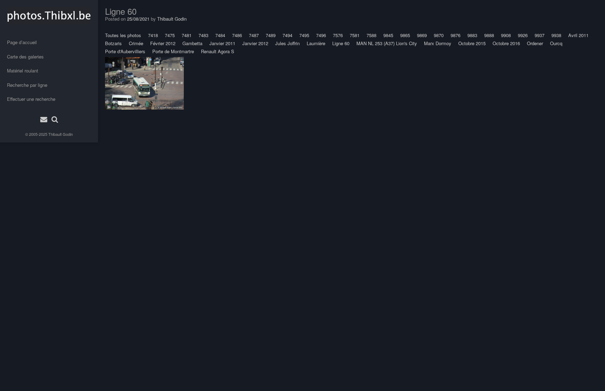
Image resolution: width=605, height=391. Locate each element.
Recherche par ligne (27, 85)
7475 (170, 35)
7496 (321, 35)
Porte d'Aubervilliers (125, 51)
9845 (388, 35)
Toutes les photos (123, 35)
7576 (338, 35)
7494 (287, 35)
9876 (455, 35)
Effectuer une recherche (31, 99)
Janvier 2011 (222, 43)
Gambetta (192, 43)
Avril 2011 (578, 35)
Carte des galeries (25, 56)
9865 (405, 35)
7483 (203, 35)
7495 (304, 35)
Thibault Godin (60, 134)
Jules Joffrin (287, 43)
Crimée (136, 43)
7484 (220, 35)
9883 (472, 35)
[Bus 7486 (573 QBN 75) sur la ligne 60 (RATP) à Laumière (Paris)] (144, 83)
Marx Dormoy (437, 43)
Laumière (316, 43)
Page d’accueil (22, 42)
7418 (153, 35)
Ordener (535, 43)
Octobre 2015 (472, 43)
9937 (539, 35)
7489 (271, 35)
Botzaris (113, 43)
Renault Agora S (217, 51)
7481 (187, 35)
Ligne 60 (340, 43)
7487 (254, 35)
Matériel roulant (22, 70)
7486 (237, 35)
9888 (489, 35)
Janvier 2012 (255, 43)
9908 (506, 35)
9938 (556, 35)
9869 (422, 35)
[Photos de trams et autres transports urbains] (49, 16)
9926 (523, 35)
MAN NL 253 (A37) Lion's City (386, 43)
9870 (439, 35)
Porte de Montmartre (173, 51)
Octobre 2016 (506, 43)
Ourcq (556, 43)
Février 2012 (162, 43)
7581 (355, 35)
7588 (371, 35)
